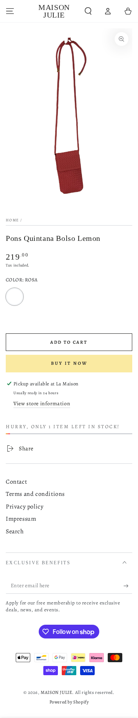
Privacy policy (24, 506)
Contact (16, 482)
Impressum (21, 519)
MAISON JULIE (56, 692)
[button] (88, 11)
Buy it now (69, 363)
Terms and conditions (35, 494)
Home (12, 220)
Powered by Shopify (69, 702)
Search (15, 531)
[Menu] (10, 11)
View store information (41, 403)
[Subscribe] (127, 586)
